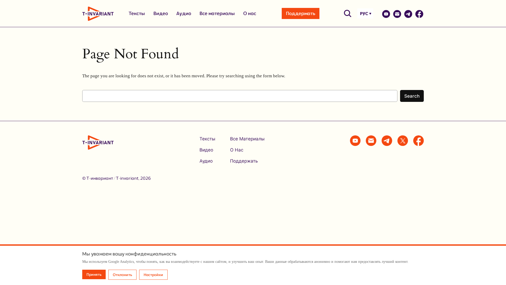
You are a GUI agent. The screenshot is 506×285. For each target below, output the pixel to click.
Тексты (137, 13)
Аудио (183, 13)
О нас (249, 13)
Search (412, 96)
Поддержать (300, 13)
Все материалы (217, 13)
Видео (160, 13)
